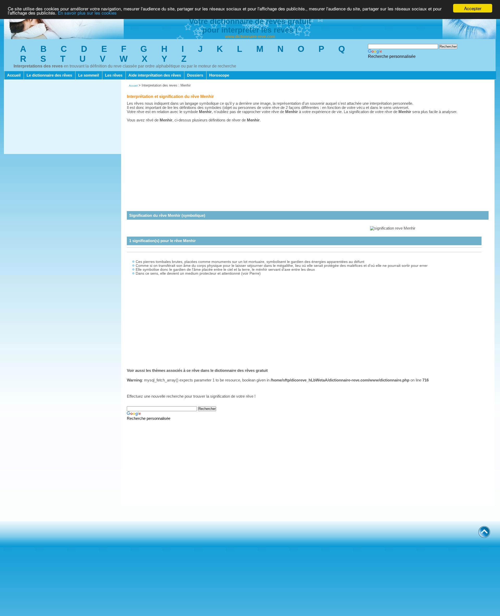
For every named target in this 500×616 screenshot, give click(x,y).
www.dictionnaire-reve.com (250, 36)
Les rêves (113, 75)
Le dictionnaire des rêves (49, 75)
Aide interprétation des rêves (154, 75)
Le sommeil (88, 75)
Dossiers (195, 75)
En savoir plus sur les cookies (87, 13)
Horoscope (219, 75)
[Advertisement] (62, 117)
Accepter (473, 8)
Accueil (14, 75)
